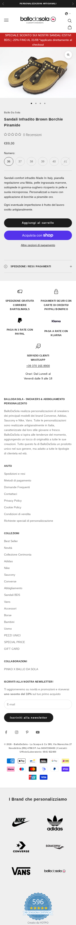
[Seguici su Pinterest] (27, 732)
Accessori (10, 608)
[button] (68, 13)
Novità (8, 547)
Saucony (9, 574)
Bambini (9, 622)
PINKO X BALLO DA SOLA (21, 669)
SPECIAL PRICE (14, 642)
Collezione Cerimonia (17, 554)
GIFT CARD (11, 648)
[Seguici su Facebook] (6, 732)
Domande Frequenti (17, 487)
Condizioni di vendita (17, 514)
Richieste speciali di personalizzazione (28, 520)
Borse (8, 615)
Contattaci (10, 493)
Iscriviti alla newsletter (28, 717)
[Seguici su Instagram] (17, 732)
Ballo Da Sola (12, 112)
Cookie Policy (12, 507)
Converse (10, 581)
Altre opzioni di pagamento (38, 245)
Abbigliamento (13, 588)
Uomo (8, 628)
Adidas (8, 561)
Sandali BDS (12, 594)
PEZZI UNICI (12, 635)
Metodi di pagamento (17, 480)
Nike (7, 568)
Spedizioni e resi (14, 473)
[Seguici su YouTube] (38, 732)
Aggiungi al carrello (38, 222)
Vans (7, 601)
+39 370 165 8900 (38, 365)
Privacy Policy (13, 500)
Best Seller (11, 541)
